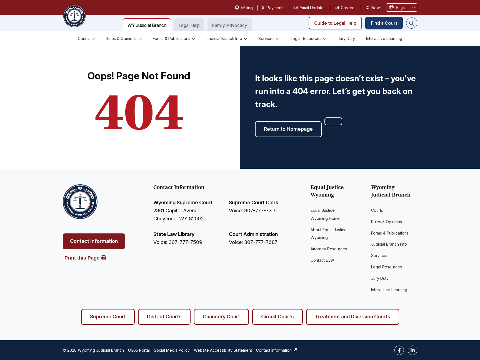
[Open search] (411, 23)
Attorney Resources (329, 248)
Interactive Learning (384, 38)
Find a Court (384, 23)
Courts (84, 38)
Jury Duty (346, 38)
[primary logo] (74, 16)
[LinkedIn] (412, 350)
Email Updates (313, 7)
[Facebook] (399, 350)
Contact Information (94, 241)
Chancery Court (221, 316)
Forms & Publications (171, 38)
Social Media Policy (172, 350)
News (376, 7)
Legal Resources (306, 38)
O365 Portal (139, 350)
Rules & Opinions (121, 38)
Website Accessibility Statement (223, 350)
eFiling (247, 7)
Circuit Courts (277, 316)
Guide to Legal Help (335, 23)
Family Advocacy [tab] (229, 25)
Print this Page (81, 258)
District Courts (164, 316)
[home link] (80, 201)
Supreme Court (108, 316)
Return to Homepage (288, 129)
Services (266, 38)
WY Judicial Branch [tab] (147, 25)
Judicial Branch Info (224, 38)
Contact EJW (322, 260)
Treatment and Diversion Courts (352, 316)
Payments (275, 7)
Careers (348, 7)
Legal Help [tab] (189, 25)
